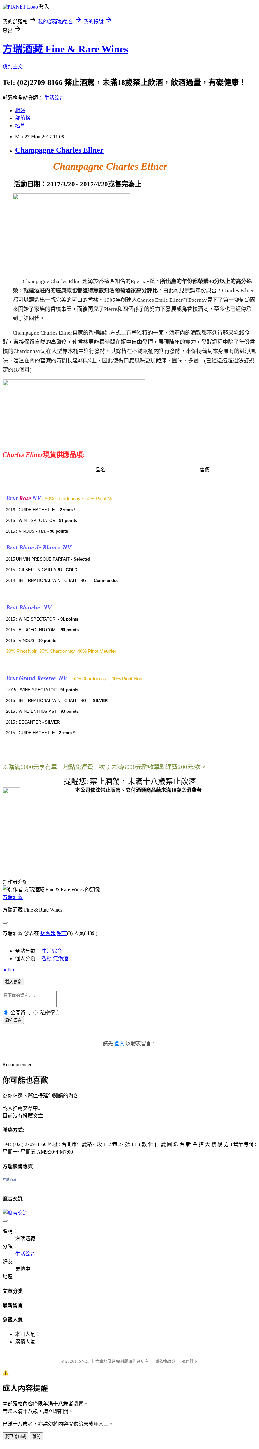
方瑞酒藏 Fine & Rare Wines (65, 49)
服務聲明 (189, 1361)
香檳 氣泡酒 (55, 958)
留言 (62, 933)
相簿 (20, 110)
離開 (36, 1436)
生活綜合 (54, 97)
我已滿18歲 (15, 1436)
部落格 (22, 118)
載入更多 (13, 981)
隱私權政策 (165, 1361)
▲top (8, 969)
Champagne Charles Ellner (59, 150)
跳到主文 (13, 66)
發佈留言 (13, 1020)
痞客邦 (48, 933)
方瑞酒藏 (13, 897)
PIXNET (82, 1361)
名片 (20, 125)
